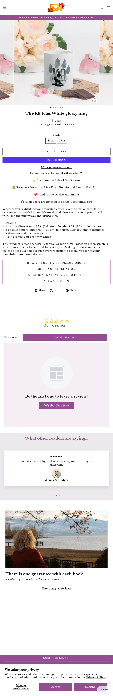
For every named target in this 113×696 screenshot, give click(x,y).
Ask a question (56, 281)
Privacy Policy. (96, 677)
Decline (90, 687)
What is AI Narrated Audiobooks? (56, 275)
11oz (51, 140)
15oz (62, 140)
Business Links (55, 658)
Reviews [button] (12, 337)
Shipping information (57, 269)
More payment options (56, 167)
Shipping (43, 124)
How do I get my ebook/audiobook (56, 263)
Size (56, 135)
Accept (55, 687)
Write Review (64, 337)
